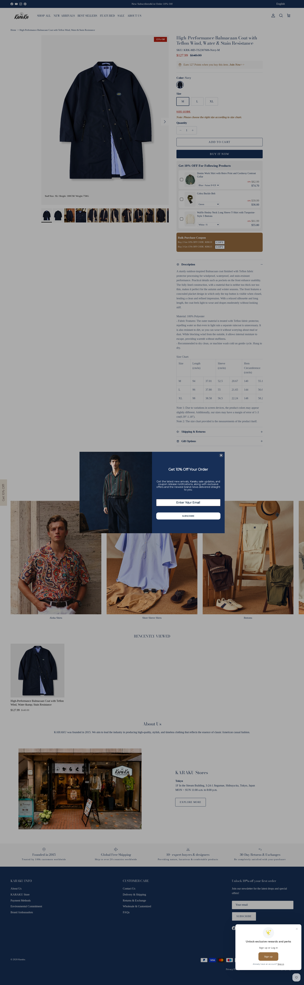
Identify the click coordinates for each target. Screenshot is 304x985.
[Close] (221, 455)
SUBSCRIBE (188, 516)
